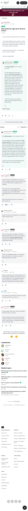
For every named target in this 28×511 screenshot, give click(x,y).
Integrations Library (5, 466)
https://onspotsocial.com (16, 237)
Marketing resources (6, 444)
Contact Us (3, 488)
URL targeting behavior (14, 74)
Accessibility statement (19, 405)
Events (15, 458)
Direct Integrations (18, 451)
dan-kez (7, 362)
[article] (14, 151)
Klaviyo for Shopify (18, 433)
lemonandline (6, 22)
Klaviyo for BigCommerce (20, 438)
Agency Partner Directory (4, 463)
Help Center (4, 441)
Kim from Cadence (9, 354)
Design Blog (4, 485)
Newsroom (3, 477)
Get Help (16, 467)
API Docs (16, 464)
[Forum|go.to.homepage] (6, 3)
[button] (2, 3)
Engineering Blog (5, 482)
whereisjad (7, 345)
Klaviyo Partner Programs (4, 459)
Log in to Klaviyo (5, 435)
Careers (3, 479)
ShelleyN (5, 270)
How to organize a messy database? (10, 382)
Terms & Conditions (8, 405)
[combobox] (14, 6)
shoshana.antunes (9, 62)
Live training (4, 447)
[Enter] (2, 6)
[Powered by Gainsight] (14, 402)
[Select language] (18, 2)
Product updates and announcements (10, 394)
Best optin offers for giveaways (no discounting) (13, 387)
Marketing (4, 18)
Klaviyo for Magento (18, 445)
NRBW (5, 291)
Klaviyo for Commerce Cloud (19, 442)
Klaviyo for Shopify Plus (19, 435)
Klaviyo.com (4, 433)
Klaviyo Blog (4, 438)
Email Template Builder (19, 461)
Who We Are (4, 474)
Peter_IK (7, 349)
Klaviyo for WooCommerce (20, 448)
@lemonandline (10, 66)
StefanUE (7, 358)
